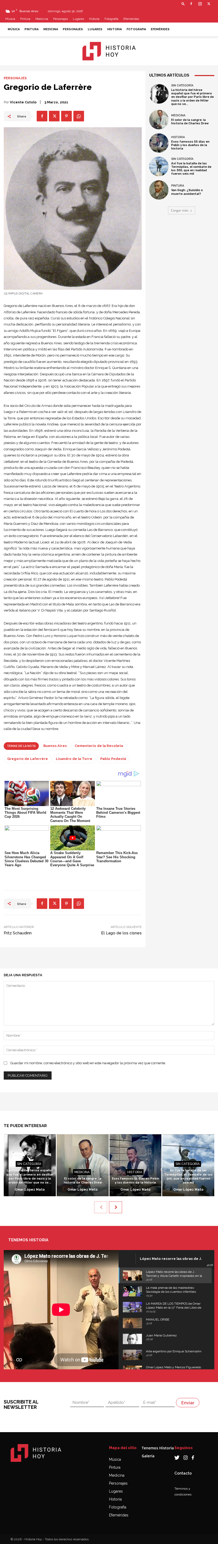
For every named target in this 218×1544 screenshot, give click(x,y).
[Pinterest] (66, 116)
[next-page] (115, 1207)
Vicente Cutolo (23, 102)
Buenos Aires (55, 746)
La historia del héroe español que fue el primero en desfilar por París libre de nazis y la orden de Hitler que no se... (192, 97)
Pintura (25, 19)
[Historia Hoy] (109, 51)
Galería (148, 1455)
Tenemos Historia (158, 1447)
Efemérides (131, 19)
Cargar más (179, 210)
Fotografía (117, 1507)
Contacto (183, 1473)
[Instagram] (200, 3)
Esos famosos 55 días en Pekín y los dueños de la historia (190, 145)
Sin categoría (182, 85)
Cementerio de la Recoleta (99, 746)
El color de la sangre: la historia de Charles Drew (190, 121)
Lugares (78, 19)
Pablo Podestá (113, 759)
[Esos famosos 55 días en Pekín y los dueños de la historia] (159, 143)
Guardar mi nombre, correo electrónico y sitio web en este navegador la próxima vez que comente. (88, 1063)
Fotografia (111, 19)
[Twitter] (209, 3)
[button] (183, 4)
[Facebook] (191, 3)
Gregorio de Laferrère (27, 759)
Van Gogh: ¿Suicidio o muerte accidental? (187, 191)
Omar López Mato (30, 1189)
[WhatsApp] (78, 116)
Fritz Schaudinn (18, 933)
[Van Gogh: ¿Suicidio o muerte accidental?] (159, 190)
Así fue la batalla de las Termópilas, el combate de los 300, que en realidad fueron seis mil (191, 169)
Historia (94, 19)
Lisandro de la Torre (74, 759)
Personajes (60, 19)
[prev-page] (100, 1207)
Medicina (41, 19)
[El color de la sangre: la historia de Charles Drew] (159, 119)
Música (10, 19)
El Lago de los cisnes (121, 933)
